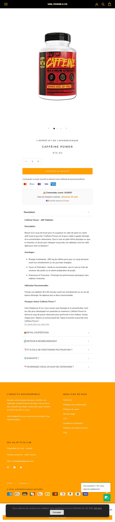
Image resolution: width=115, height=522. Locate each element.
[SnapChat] (21, 467)
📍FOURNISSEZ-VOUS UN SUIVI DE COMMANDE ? (49, 366)
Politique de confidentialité (74, 404)
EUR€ (9, 483)
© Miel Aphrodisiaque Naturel (25, 489)
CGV (65, 418)
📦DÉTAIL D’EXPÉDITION (36, 332)
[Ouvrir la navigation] (6, 4)
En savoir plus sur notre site (37, 324)
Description (29, 212)
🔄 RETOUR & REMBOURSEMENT (40, 341)
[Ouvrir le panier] (109, 4)
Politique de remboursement (75, 428)
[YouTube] (14, 467)
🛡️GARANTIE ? (31, 358)
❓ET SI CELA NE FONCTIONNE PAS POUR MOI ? (48, 349)
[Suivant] (66, 128)
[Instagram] (8, 467)
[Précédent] (48, 128)
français (23, 483)
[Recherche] (103, 4)
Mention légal (69, 414)
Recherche (67, 400)
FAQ (65, 432)
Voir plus (98, 508)
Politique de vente (71, 409)
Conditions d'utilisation (73, 423)
